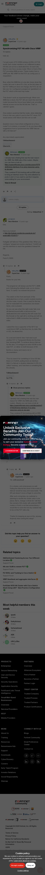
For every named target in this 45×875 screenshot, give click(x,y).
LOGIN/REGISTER (11, 451)
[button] (22, 871)
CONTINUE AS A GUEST (31, 451)
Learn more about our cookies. (25, 861)
